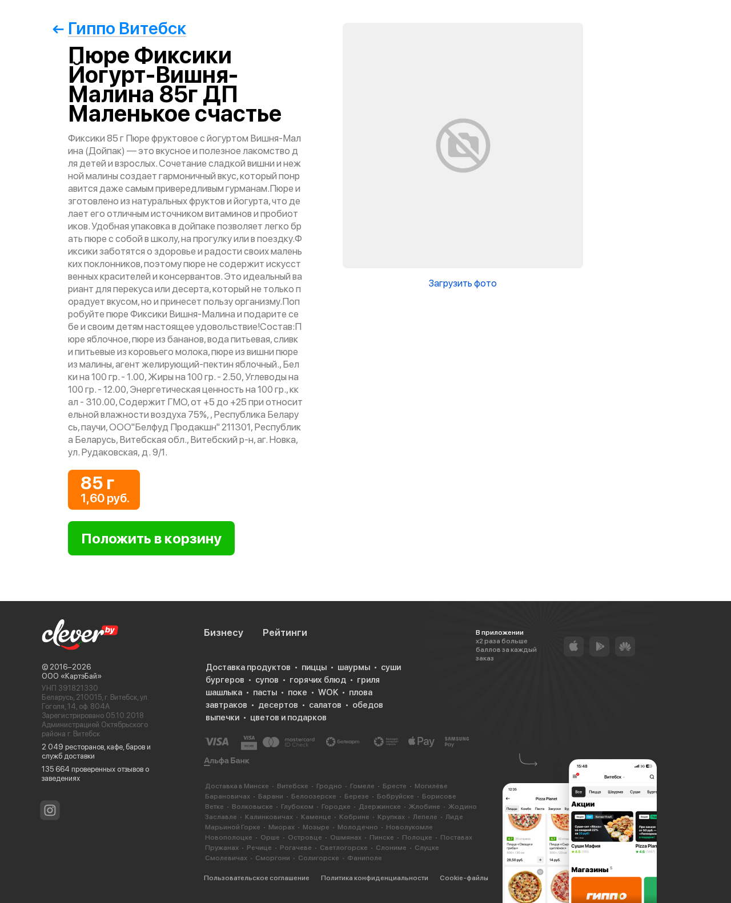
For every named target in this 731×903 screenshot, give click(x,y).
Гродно (329, 786)
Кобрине (354, 817)
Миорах (281, 827)
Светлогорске (344, 848)
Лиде (454, 817)
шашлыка (224, 692)
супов (267, 680)
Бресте (395, 786)
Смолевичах (226, 858)
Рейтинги (285, 632)
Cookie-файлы (464, 877)
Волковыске (252, 807)
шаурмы (354, 667)
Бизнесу (223, 632)
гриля (368, 680)
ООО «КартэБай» (72, 676)
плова (360, 692)
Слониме (391, 848)
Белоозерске (313, 796)
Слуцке (427, 848)
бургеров (225, 680)
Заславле (221, 817)
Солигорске (318, 858)
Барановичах (227, 796)
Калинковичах (269, 817)
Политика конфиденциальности (374, 877)
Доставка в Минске (237, 786)
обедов (367, 705)
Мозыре (316, 827)
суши (391, 667)
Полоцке (417, 837)
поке (297, 692)
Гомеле (362, 786)
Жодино (462, 807)
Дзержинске (380, 807)
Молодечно (358, 827)
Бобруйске (395, 796)
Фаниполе (364, 858)
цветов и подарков (288, 717)
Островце (305, 837)
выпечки (222, 717)
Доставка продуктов (248, 667)
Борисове (439, 796)
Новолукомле (409, 827)
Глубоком (297, 807)
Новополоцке (228, 837)
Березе (356, 796)
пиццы (314, 667)
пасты (265, 692)
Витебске (292, 786)
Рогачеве (296, 848)
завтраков (226, 705)
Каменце (316, 817)
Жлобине (424, 807)
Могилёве (431, 786)
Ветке (214, 807)
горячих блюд (318, 680)
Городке (336, 807)
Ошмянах (346, 837)
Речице (259, 848)
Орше (270, 837)
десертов (278, 705)
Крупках (391, 817)
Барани (270, 796)
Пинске (381, 837)
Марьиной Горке (232, 827)
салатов (325, 705)
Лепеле (425, 817)
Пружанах (222, 848)
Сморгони (272, 858)
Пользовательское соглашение (257, 877)
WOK (328, 692)
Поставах (456, 837)
